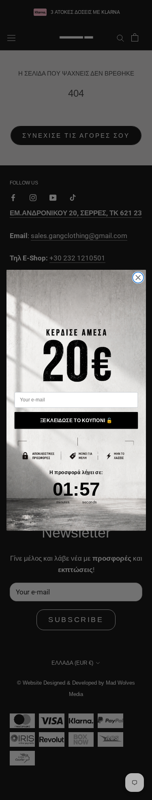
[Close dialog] (138, 277)
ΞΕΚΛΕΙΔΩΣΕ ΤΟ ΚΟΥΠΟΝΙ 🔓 (76, 420)
